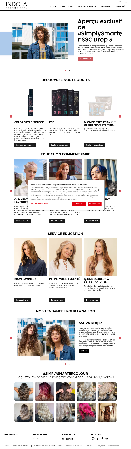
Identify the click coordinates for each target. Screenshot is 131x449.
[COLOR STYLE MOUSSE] (30, 116)
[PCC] (65, 116)
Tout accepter (94, 204)
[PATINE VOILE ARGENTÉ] (65, 270)
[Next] (120, 116)
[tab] (65, 70)
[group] (65, 42)
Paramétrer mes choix (39, 204)
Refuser (79, 204)
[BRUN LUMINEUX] (30, 270)
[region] (66, 195)
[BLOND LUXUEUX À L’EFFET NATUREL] (100, 270)
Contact (36, 438)
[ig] (93, 438)
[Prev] (11, 116)
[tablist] (65, 70)
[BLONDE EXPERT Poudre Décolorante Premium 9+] (100, 116)
